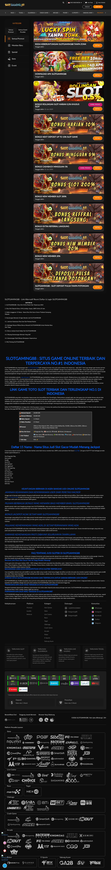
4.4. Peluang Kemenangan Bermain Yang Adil (17, 334)
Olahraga (31, 12)
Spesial (14, 52)
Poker (65, 12)
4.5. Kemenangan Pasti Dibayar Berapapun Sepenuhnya (21, 338)
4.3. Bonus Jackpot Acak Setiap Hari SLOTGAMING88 (20, 331)
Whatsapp (98, 608)
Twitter (97, 619)
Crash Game (44, 12)
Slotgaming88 (72, 612)
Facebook (98, 615)
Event (14, 66)
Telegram (98, 623)
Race (12, 12)
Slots (14, 59)
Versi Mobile (101, 2)
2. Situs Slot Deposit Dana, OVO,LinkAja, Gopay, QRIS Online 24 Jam (25, 308)
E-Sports (75, 12)
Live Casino (48, 614)
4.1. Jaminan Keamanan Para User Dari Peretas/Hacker (20, 321)
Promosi (100, 12)
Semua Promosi (11, 31)
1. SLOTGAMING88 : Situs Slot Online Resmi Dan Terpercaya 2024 (24, 305)
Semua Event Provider (22, 31)
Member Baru (17, 45)
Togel (21, 12)
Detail (97, 45)
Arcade (56, 12)
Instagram (98, 612)
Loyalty (29, 611)
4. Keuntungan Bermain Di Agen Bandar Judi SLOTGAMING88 (23, 318)
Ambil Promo (95, 104)
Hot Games (48, 608)
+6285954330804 (74, 608)
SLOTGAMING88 (33, 367)
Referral (29, 614)
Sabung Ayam (88, 12)
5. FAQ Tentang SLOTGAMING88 (14, 342)
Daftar (98, 6)
